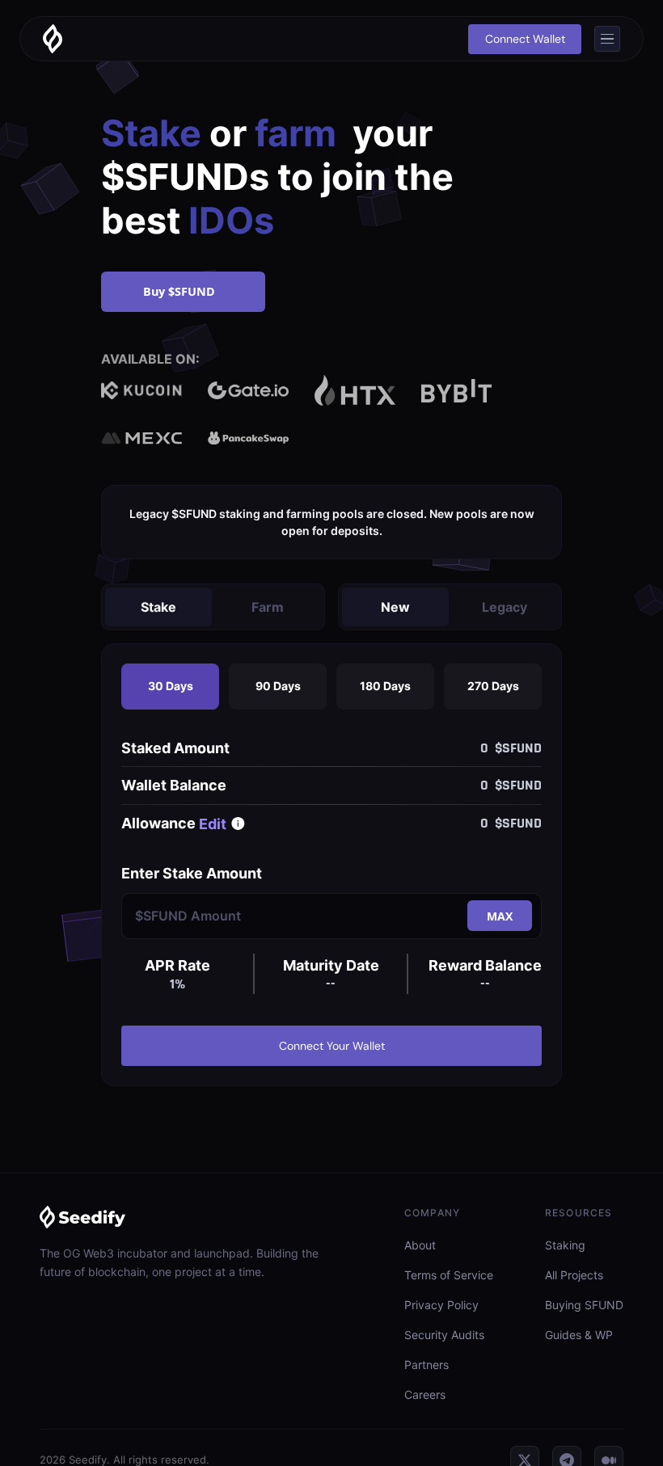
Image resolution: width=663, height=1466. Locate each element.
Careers (425, 1394)
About (420, 1245)
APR (177, 965)
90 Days (278, 686)
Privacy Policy (441, 1305)
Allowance (158, 823)
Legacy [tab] (504, 607)
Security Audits (444, 1335)
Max (500, 916)
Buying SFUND (584, 1305)
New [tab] (395, 607)
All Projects (574, 1275)
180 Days (385, 686)
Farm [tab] (267, 607)
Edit (212, 823)
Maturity (331, 965)
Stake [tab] (158, 607)
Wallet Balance (173, 785)
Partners (426, 1364)
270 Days (493, 686)
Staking (565, 1245)
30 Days (170, 686)
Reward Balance (485, 965)
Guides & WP (579, 1335)
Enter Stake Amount (191, 873)
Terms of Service (448, 1275)
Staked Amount (175, 747)
